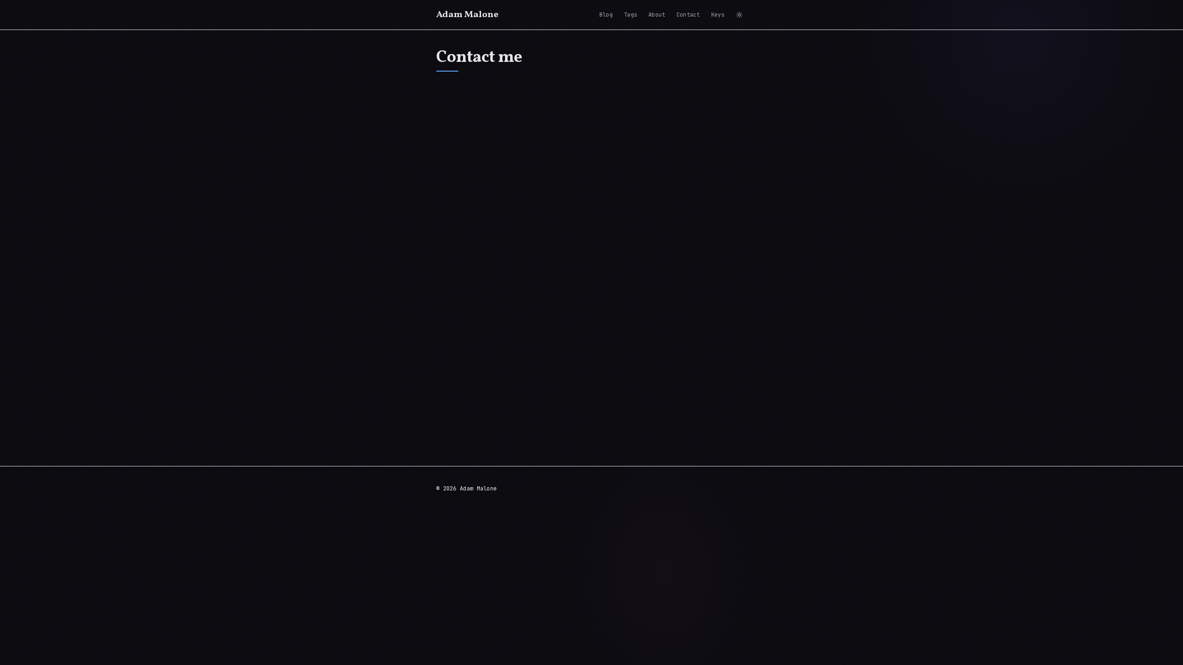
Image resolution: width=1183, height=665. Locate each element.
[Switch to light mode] (739, 14)
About (656, 14)
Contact (688, 14)
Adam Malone (467, 14)
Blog (606, 14)
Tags (630, 14)
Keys (718, 14)
